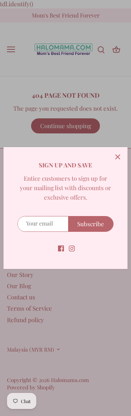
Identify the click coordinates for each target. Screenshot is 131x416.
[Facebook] (61, 248)
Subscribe (90, 224)
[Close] (117, 157)
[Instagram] (72, 248)
